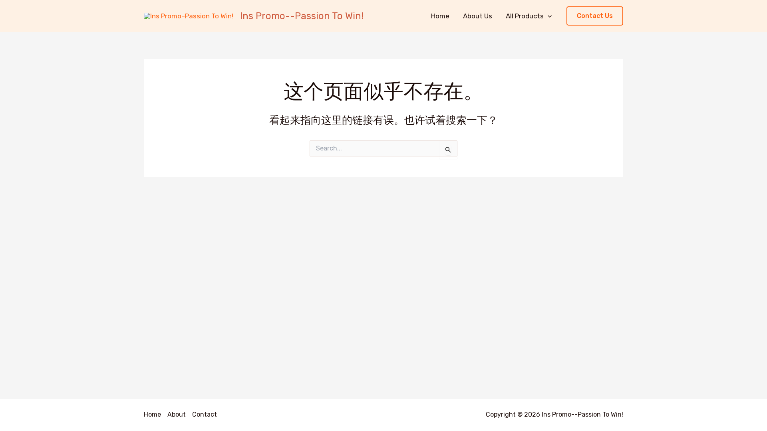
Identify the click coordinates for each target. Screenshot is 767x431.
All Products (525, 16)
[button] (594, 16)
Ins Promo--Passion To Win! (302, 16)
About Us (477, 16)
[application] (548, 16)
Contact (204, 414)
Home (440, 16)
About (176, 414)
